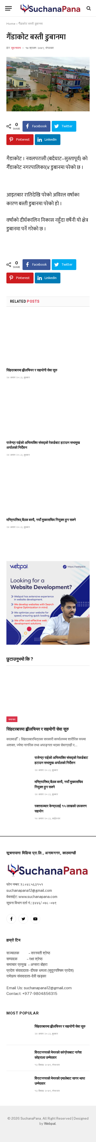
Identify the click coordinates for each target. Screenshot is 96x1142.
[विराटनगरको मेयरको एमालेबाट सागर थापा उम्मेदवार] (18, 1084)
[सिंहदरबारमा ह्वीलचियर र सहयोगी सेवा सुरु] (48, 339)
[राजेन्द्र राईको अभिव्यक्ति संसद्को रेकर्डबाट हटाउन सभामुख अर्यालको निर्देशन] (48, 411)
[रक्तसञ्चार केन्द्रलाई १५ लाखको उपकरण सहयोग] (18, 812)
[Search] (88, 8)
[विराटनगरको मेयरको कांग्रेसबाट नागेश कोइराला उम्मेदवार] (18, 1058)
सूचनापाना (16, 48)
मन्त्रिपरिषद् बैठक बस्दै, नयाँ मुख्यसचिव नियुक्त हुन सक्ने (41, 520)
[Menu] (8, 8)
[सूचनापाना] (50, 8)
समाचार (11, 719)
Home (10, 23)
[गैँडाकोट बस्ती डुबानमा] (48, 84)
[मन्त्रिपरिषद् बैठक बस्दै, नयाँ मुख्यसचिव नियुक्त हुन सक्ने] (48, 488)
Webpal (50, 1124)
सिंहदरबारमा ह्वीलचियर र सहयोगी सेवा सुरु (31, 370)
